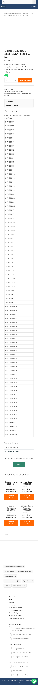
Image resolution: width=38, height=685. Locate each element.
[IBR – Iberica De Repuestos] (3, 6)
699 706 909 (17, 671)
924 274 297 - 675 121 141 (22, 634)
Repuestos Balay (15, 93)
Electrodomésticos (15, 13)
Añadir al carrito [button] (11, 497)
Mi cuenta (12, 605)
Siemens (6, 95)
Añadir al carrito (25, 80)
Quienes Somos (14, 597)
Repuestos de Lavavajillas (12, 581)
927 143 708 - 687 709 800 (22, 653)
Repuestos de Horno (19, 585)
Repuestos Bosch (26, 93)
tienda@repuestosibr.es (21, 638)
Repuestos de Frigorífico (24, 571)
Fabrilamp (7, 585)
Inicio (6, 13)
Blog (10, 599)
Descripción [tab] (10, 101)
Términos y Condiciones (16, 618)
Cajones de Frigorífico (17, 91)
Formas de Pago (14, 613)
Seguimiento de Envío (16, 607)
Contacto (11, 602)
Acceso (19, 464)
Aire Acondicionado (10, 576)
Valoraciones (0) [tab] (12, 105)
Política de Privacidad (15, 615)
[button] (34, 681)
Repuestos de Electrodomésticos (14, 566)
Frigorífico (26, 13)
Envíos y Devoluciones (16, 610)
